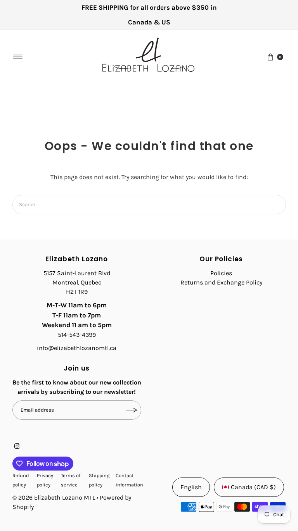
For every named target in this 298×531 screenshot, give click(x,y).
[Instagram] (17, 447)
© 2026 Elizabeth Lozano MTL (53, 497)
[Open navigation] (18, 57)
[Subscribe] (131, 410)
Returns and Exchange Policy (221, 282)
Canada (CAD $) (253, 487)
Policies (221, 273)
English (191, 487)
